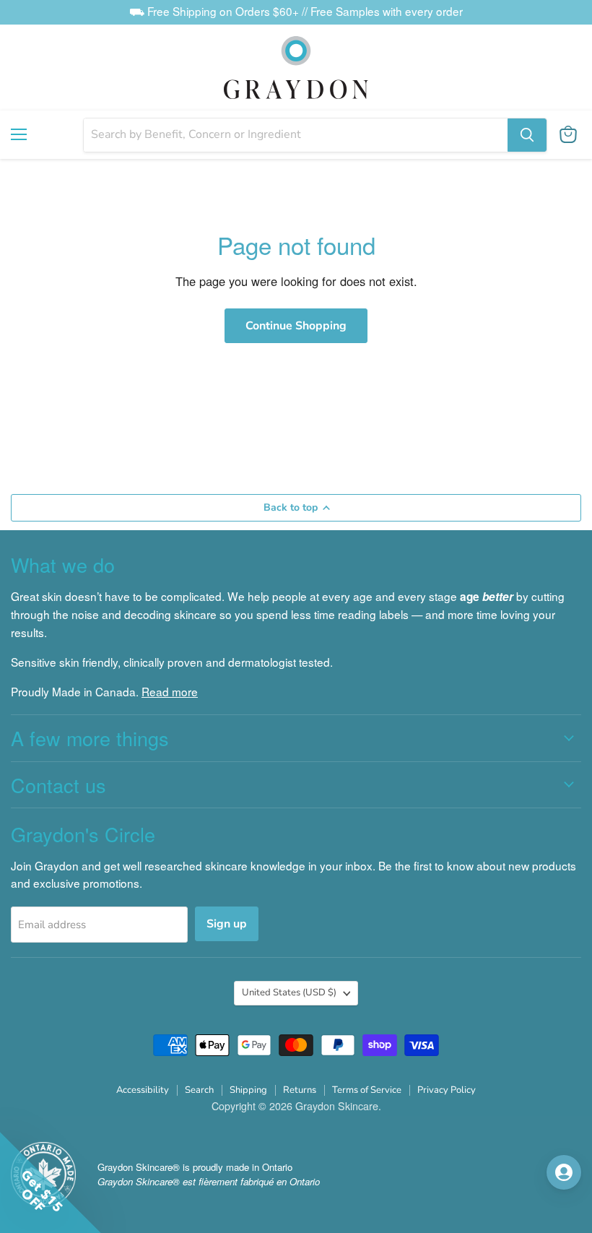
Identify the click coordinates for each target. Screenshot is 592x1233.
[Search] (527, 135)
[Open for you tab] (564, 1172)
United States (289, 992)
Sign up (226, 924)
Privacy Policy (446, 1089)
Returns (299, 1089)
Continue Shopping (296, 326)
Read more (170, 691)
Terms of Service (366, 1089)
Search (199, 1089)
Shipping (248, 1089)
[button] (50, 1182)
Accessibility (142, 1089)
